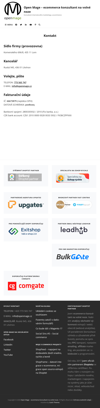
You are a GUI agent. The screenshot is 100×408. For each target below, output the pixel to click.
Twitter (7, 349)
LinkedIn (8, 344)
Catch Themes (54, 402)
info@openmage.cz (22, 86)
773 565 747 (20, 82)
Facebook (8, 339)
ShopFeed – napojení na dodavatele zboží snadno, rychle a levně (49, 353)
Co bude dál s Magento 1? (49, 328)
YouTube (8, 354)
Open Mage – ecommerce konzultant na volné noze (39, 400)
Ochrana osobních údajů (82, 400)
